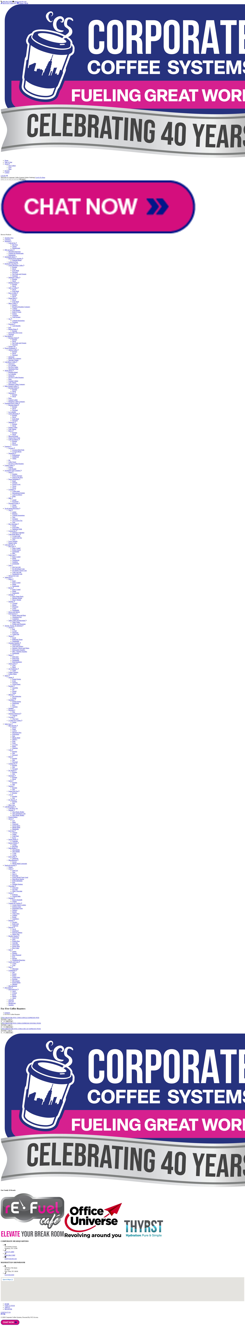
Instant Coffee (12, 543)
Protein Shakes (12, 817)
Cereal (10, 893)
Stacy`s (14, 874)
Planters (14, 953)
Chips (10, 869)
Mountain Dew (16, 732)
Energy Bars (16, 946)
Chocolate (11, 886)
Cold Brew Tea (13, 808)
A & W (14, 731)
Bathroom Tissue (17, 639)
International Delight (18, 493)
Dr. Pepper (11, 770)
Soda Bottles (12, 848)
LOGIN (3, 176)
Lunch (14, 608)
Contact (7, 172)
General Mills (16, 896)
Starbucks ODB (17, 529)
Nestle (14, 526)
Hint (13, 712)
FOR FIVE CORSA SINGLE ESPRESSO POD (24, 1017)
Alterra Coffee (13, 350)
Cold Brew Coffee (10, 362)
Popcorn (11, 927)
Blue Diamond (16, 955)
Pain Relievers (13, 989)
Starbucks (11, 357)
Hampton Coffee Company (16, 384)
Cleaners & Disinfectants (15, 253)
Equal (14, 481)
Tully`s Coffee (13, 288)
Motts (14, 822)
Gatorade (15, 841)
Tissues (14, 246)
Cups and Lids (9, 544)
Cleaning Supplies (14, 643)
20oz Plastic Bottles (18, 815)
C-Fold (14, 631)
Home (6, 160)
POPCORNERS (17, 881)
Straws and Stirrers (14, 612)
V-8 (13, 820)
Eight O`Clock (16, 312)
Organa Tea (12, 346)
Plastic (14, 558)
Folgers (14, 314)
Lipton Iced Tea (17, 538)
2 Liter (14, 855)
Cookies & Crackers (14, 903)
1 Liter (14, 853)
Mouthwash (12, 1003)
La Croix (15, 744)
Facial (14, 638)
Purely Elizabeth (17, 900)
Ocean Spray (16, 825)
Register (7, 171)
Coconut (11, 717)
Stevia (14, 488)
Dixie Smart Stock (17, 596)
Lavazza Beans (16, 451)
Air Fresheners (13, 669)
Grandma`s (15, 919)
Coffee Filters (12, 674)
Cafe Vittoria (12, 382)
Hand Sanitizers (17, 662)
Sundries (11, 1005)
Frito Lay (15, 870)
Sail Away (11, 363)
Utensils (11, 594)
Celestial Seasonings (18, 320)
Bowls (10, 588)
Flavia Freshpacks (10, 348)
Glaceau (14, 715)
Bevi (13, 705)
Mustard (14, 984)
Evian (14, 681)
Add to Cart (9, 1021)
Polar (13, 741)
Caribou (14, 308)
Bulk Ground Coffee (11, 386)
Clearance (8, 239)
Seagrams (11, 775)
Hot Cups (11, 546)
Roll (13, 629)
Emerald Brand (16, 260)
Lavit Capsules (12, 541)
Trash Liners (12, 663)
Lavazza (11, 448)
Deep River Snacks (18, 879)
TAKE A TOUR (10, 1305)
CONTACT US (6, 1312)
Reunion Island (13, 338)
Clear (14, 665)
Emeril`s (14, 305)
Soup (10, 967)
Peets (10, 379)
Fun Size (15, 889)
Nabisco (14, 910)
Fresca (14, 727)
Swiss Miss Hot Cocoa (15, 332)
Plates (10, 579)
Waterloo (15, 748)
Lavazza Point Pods (18, 450)
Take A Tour (8, 162)
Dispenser (15, 607)
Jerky (14, 939)
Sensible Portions (17, 884)
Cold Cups (11, 555)
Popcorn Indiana (17, 932)
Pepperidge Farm (17, 908)
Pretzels (10, 920)
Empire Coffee (12, 427)
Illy (9, 460)
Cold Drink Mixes (14, 534)
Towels (10, 627)
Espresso (11, 324)
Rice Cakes (15, 948)
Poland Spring (16, 679)
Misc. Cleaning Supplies (19, 651)
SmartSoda (15, 703)
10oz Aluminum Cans (18, 813)
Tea (9, 319)
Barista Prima (12, 329)
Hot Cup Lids (16, 567)
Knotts (14, 917)
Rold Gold (15, 924)
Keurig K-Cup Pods (11, 264)
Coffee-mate (16, 491)
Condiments (12, 970)
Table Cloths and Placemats (16, 620)
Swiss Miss (15, 527)
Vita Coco (15, 719)
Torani (14, 505)
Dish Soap (15, 657)
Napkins (11, 601)
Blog (9, 169)
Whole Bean (9, 370)
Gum (13, 965)
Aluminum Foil (17, 617)
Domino (14, 474)
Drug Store (8, 988)
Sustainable (15, 551)
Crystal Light (16, 536)
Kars (13, 956)
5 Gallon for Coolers (14, 720)
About (7, 164)
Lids (9, 565)
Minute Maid (16, 738)
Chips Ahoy (16, 913)
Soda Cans (8, 724)
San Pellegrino (16, 696)
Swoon (14, 862)
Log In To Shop (40, 177)
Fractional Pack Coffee (12, 403)
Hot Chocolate (13, 524)
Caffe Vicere (12, 462)
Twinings (15, 322)
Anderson (15, 925)
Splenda (14, 482)
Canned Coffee (13, 400)
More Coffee (12, 303)
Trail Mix (15, 943)
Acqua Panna (16, 684)
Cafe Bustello (16, 326)
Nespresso (11, 453)
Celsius (14, 844)
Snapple (11, 810)
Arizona (14, 832)
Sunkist (10, 786)
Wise (13, 872)
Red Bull (15, 846)
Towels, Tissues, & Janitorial (13, 626)
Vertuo (14, 458)
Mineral (10, 694)
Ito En (14, 838)
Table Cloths (16, 622)
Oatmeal (11, 898)
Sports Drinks (12, 839)
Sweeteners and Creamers (13, 470)
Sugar (10, 472)
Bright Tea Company (14, 358)
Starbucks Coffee (13, 277)
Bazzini (14, 958)
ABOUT (7, 1307)
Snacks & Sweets (10, 865)
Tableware (8, 577)
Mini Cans (11, 805)
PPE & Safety (9, 250)
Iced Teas (11, 831)
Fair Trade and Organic (19, 274)
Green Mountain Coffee (15, 265)
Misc (13, 553)
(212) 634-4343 (9, 1275)
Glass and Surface (17, 646)
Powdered (15, 501)
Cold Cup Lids (16, 572)
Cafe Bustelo (16, 310)
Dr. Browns (12, 800)
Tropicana (15, 824)
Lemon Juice (16, 977)
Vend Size (15, 888)
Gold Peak (15, 836)
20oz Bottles (16, 851)
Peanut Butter (16, 982)
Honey (14, 975)
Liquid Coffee (9, 465)
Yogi (13, 522)
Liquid (14, 500)
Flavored (15, 272)
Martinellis (15, 829)
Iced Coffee (12, 857)
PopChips (15, 875)
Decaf (14, 269)
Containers (15, 619)
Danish (14, 912)
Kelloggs (15, 894)
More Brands (12, 725)
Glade (14, 670)
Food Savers (12, 613)
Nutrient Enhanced (14, 713)
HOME (7, 1304)
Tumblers (15, 562)
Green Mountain (13, 413)
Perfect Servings (17, 476)
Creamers (11, 489)
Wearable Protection (14, 251)
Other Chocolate (17, 891)
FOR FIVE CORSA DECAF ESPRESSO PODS (25, 1029)
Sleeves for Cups (13, 576)
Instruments (11, 255)
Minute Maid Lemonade (19, 863)
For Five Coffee (13, 367)
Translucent (15, 560)
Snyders (14, 922)
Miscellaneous (12, 860)
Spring (10, 677)
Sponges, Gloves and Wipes (20, 648)
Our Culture (12, 165)
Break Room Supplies (15, 258)
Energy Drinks (13, 843)
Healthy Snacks (13, 936)
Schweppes (15, 734)
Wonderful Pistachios (18, 960)
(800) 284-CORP (10, 1255)
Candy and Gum (13, 962)
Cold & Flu (12, 243)
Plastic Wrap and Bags (19, 615)
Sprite (10, 781)
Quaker (14, 901)
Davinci (14, 507)
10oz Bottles (16, 850)
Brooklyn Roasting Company (21, 307)
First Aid (11, 1001)
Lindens (14, 915)
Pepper (14, 974)
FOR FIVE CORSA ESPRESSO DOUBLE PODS (25, 1023)
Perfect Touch (16, 550)
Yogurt (10, 867)
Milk (10, 498)
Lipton (14, 512)
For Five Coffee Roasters (16, 377)
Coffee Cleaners (13, 672)
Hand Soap (15, 658)
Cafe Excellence (13, 439)
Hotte (14, 496)
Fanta (14, 743)
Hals (13, 736)
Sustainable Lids (17, 574)
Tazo (13, 517)
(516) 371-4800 (9, 1252)
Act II (14, 929)
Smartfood (15, 931)
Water (7, 676)
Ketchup (14, 979)
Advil (14, 991)
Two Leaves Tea (17, 520)
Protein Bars (16, 941)
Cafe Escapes (16, 317)
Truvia (14, 486)
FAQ (9, 167)
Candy (14, 963)
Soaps (10, 655)
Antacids (11, 1000)
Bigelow (14, 513)
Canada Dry (12, 763)
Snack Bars (15, 944)
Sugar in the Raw (17, 477)
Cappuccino (12, 531)
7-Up (10, 794)
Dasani (14, 691)
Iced (9, 327)
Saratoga (15, 682)
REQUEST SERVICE (9, 3)
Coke (10, 750)
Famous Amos (16, 906)
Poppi (14, 729)
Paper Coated (16, 548)
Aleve (14, 998)
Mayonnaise (16, 981)
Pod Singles (8, 336)
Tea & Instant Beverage (12, 508)
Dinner (14, 605)
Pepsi (10, 757)
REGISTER (8, 1309)
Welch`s (14, 739)
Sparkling (11, 700)
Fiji (13, 689)
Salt (13, 972)
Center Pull (15, 634)
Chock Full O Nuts (14, 438)
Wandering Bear (13, 369)
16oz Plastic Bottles (18, 812)
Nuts (10, 950)
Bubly (14, 746)
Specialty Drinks (13, 360)
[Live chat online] (10, 1322)
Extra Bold (15, 270)
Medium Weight (17, 598)
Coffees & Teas (13, 262)
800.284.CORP (7, 1)
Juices (10, 819)
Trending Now (9, 238)
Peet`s (10, 431)
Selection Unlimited (18, 532)
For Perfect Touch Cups (19, 570)
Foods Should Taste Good (20, 877)
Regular (14, 267)
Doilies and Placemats (19, 624)
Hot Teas (15, 245)
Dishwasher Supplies (18, 650)
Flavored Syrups (13, 503)
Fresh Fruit (15, 938)
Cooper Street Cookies (19, 905)
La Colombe (12, 365)
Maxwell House (13, 436)
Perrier (14, 698)
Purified (11, 686)
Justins (14, 951)
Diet (13, 753)
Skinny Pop (15, 934)
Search (23, 179)
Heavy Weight (16, 600)
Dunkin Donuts (13, 282)
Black (14, 667)
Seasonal (7, 241)
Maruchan (15, 969)
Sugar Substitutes (13, 479)
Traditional (15, 457)
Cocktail (14, 603)
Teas (10, 510)
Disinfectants (16, 248)
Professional (16, 455)
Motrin (14, 996)
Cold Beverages (10, 807)
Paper (14, 581)
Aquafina (15, 688)
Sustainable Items (10, 257)
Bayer (14, 994)
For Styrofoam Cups (18, 569)
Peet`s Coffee (12, 293)
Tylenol (14, 993)
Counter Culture (13, 381)
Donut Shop (12, 298)
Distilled (10, 708)
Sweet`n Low (16, 484)
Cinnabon (15, 315)
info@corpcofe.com (20, 1)
